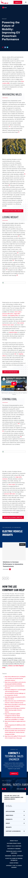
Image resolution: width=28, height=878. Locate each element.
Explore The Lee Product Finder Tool (13, 517)
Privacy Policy (14, 840)
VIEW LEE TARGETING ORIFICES (11, 371)
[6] (13, 260)
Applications (10, 811)
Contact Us (18, 2)
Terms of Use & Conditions (14, 846)
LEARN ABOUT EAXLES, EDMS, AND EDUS (13, 210)
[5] (17, 252)
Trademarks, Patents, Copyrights (14, 855)
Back (5, 7)
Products (9, 819)
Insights (9, 827)
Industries (9, 815)
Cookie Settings (14, 862)
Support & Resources (13, 831)
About (8, 823)
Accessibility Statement (14, 848)
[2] (24, 173)
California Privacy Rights (14, 843)
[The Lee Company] (5, 2)
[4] (18, 236)
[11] (3, 431)
